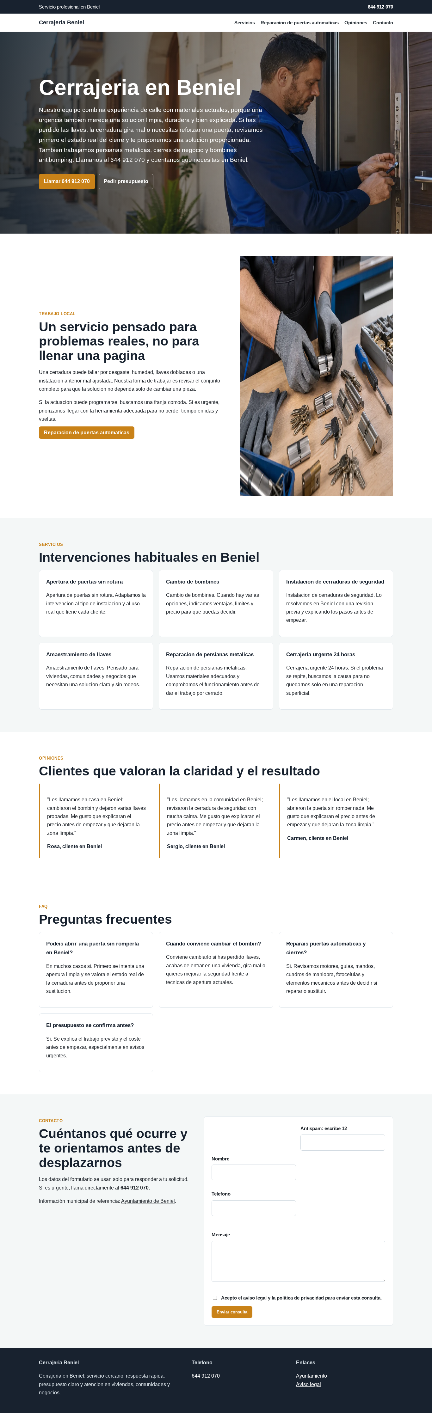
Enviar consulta (232, 1312)
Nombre (220, 1158)
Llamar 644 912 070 (67, 181)
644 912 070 (380, 6)
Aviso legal (308, 1384)
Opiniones (355, 22)
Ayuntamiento (311, 1376)
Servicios (244, 22)
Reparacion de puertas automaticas (300, 22)
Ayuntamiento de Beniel (148, 1201)
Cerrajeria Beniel (61, 22)
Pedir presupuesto (126, 181)
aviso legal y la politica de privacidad (283, 1297)
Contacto (383, 22)
